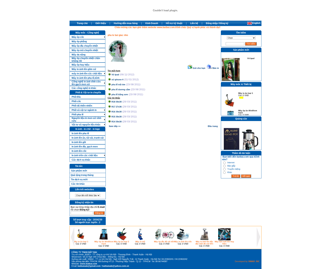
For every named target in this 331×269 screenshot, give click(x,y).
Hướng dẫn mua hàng (126, 23)
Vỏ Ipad (115, 74)
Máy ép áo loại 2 (121, 242)
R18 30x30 (116, 102)
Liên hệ (194, 23)
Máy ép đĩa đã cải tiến (164, 242)
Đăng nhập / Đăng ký (217, 23)
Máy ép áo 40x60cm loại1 (247, 110)
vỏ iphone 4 (117, 79)
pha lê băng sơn (119, 94)
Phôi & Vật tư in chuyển (88, 92)
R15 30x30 (116, 116)
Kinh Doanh (151, 23)
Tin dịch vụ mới (79, 179)
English (256, 23)
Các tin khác (78, 184)
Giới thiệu (100, 23)
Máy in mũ (140, 242)
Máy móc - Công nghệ (87, 32)
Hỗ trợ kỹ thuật (174, 23)
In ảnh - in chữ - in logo (87, 129)
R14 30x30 (116, 121)
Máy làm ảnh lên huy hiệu (224, 243)
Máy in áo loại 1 (245, 92)
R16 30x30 (116, 112)
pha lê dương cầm (120, 89)
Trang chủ (82, 23)
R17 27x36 (116, 107)
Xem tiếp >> (114, 126)
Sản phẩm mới (79, 170)
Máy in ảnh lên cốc (183, 242)
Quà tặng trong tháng (82, 175)
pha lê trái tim (118, 84)
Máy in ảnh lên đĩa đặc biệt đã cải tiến (204, 243)
